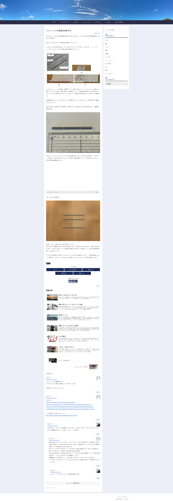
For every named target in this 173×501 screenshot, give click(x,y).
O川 (47, 377)
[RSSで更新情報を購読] (76, 281)
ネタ (106, 67)
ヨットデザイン (109, 73)
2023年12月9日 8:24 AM (54, 440)
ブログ (49, 263)
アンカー (107, 47)
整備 (106, 50)
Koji (48, 424)
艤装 (106, 43)
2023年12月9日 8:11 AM (52, 425)
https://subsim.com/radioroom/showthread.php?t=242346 (61, 415)
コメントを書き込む (73, 483)
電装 (106, 70)
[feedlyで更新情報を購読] (73, 281)
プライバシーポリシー (123, 496)
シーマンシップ (109, 60)
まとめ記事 (108, 63)
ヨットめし (108, 57)
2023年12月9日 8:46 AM (55, 472)
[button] (82, 273)
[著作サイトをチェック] (70, 281)
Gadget (107, 53)
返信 (98, 392)
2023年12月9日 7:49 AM (51, 379)
